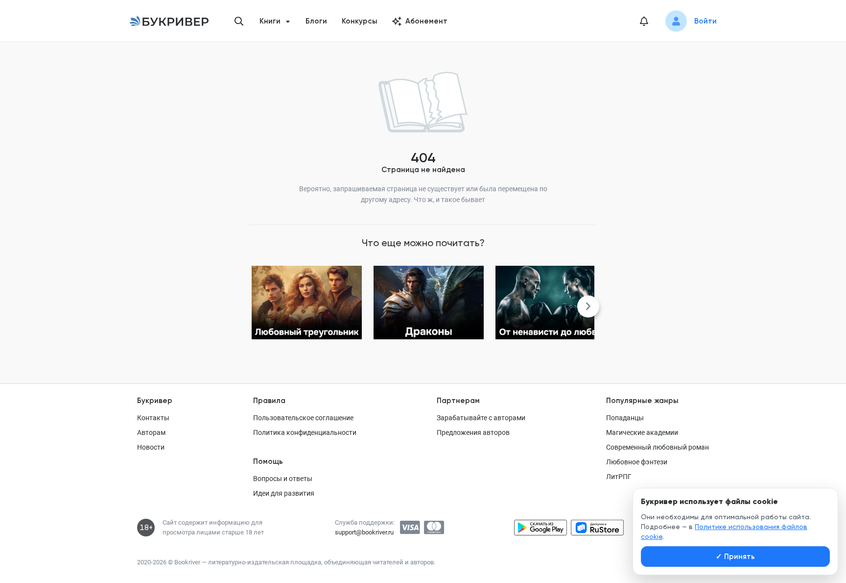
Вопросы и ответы (282, 478)
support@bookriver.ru (364, 532)
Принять (735, 556)
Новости (150, 447)
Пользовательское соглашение (303, 418)
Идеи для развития (283, 493)
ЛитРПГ (619, 477)
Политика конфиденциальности (304, 432)
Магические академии (642, 432)
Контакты (153, 418)
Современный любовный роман (657, 447)
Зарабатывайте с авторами (481, 418)
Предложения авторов (473, 432)
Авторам (151, 432)
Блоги (316, 21)
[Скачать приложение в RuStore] (597, 527)
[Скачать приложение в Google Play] (540, 527)
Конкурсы (359, 21)
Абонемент (426, 21)
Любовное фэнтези (636, 462)
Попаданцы (625, 418)
